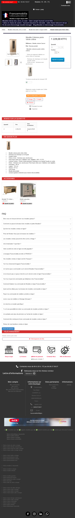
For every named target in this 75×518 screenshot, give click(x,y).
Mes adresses (15, 388)
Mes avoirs (15, 386)
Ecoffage (53, 388)
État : (27, 46)
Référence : (29, 43)
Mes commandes (15, 384)
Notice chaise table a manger (11, 491)
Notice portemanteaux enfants (11, 458)
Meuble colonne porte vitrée (9, 335)
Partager (30, 99)
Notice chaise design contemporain (12, 447)
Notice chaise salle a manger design (12, 450)
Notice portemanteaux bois (10, 460)
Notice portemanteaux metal (10, 457)
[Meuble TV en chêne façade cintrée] (10, 190)
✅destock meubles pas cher (44, 430)
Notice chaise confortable (14, 439)
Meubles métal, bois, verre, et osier (15, 21)
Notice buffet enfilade (13, 435)
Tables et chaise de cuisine (12, 23)
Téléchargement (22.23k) (37, 339)
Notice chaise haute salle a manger (12, 492)
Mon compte (13, 382)
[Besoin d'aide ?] (37, 359)
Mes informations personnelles (15, 389)
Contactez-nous (65, 5)
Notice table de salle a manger (11, 482)
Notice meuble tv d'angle (9, 469)
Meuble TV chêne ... (8, 199)
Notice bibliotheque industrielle (11, 506)
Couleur (53, 50)
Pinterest (30, 102)
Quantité (53, 44)
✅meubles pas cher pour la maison (63, 430)
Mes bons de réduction (14, 391)
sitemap (69, 384)
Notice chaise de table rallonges (11, 487)
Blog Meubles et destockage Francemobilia (48, 25)
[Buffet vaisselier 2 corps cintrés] (28, 190)
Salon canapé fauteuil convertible (41, 21)
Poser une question (8, 328)
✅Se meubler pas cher (12, 430)
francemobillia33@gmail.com (38, 413)
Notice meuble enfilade (9, 470)
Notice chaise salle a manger (11, 489)
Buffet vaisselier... (25, 199)
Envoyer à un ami (37, 106)
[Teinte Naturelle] (59, 52)
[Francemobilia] (15, 15)
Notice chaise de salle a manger (11, 445)
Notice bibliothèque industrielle (16, 434)
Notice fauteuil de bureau (9, 477)
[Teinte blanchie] (56, 52)
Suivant (21, 62)
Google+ (39, 99)
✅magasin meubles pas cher (27, 430)
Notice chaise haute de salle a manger (13, 448)
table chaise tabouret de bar (56, 23)
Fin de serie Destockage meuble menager (17, 25)
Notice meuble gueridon (9, 476)
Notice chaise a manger (13, 437)
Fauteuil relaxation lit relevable (34, 23)
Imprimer (34, 109)
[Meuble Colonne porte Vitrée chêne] (8, 62)
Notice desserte (7, 480)
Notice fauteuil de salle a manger (12, 479)
